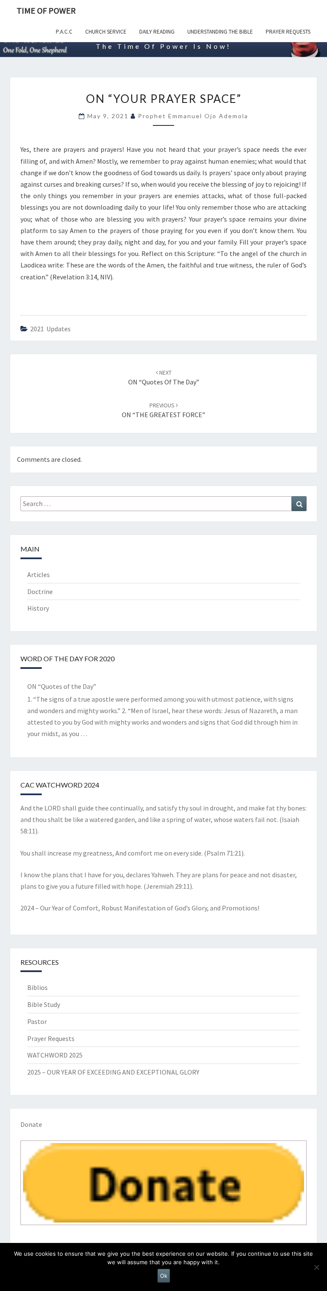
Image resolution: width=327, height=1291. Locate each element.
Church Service (105, 31)
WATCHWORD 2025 (55, 1055)
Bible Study (43, 1004)
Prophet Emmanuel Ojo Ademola (193, 115)
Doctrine (40, 591)
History (38, 608)
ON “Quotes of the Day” (61, 686)
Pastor (37, 1021)
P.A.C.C (64, 31)
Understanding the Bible (220, 31)
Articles (38, 574)
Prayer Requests (288, 31)
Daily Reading (157, 31)
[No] (316, 1267)
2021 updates (50, 328)
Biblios (37, 987)
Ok (163, 1275)
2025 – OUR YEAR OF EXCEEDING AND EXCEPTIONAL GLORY (113, 1072)
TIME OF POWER (46, 10)
